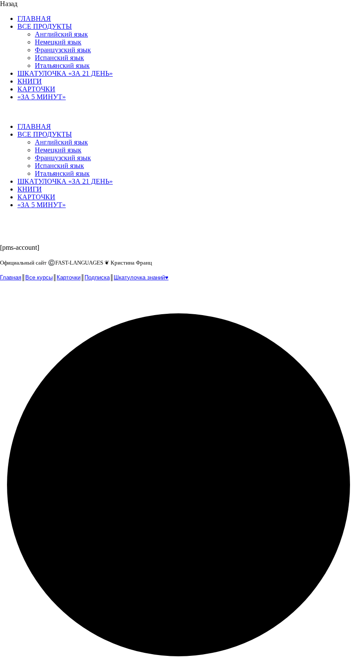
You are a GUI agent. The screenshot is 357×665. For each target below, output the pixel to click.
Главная (10, 277)
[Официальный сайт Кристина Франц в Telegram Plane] (26, 297)
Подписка (97, 277)
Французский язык (63, 50)
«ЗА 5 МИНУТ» (41, 97)
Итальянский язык (62, 65)
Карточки (69, 277)
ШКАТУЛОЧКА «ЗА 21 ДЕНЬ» (65, 73)
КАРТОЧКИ (36, 89)
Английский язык (61, 34)
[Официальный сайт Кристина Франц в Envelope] (8, 297)
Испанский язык (59, 57)
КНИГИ (29, 81)
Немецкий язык (58, 42)
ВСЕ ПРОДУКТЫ (44, 26)
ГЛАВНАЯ (34, 18)
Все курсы (39, 277)
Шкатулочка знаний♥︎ (141, 277)
